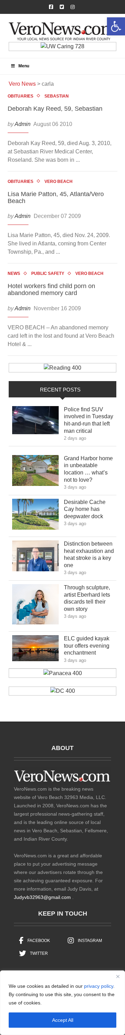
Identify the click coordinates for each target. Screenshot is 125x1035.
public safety (47, 273)
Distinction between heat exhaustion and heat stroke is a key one (89, 554)
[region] (62, 1002)
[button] (116, 26)
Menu (23, 66)
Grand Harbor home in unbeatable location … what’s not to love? (88, 469)
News (14, 273)
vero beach (58, 181)
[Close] (118, 976)
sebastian (56, 96)
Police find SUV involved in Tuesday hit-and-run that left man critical (88, 420)
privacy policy (98, 986)
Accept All (62, 1020)
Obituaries (20, 96)
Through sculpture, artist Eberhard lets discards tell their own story (87, 598)
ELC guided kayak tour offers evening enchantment (86, 646)
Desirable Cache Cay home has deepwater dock (88, 509)
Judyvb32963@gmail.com (42, 897)
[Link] (35, 422)
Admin (23, 124)
